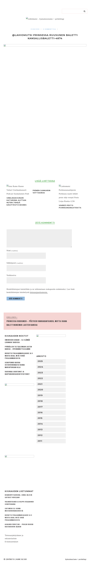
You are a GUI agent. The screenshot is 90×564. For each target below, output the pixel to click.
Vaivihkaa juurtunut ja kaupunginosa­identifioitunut (17, 373)
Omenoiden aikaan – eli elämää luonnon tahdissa (17, 341)
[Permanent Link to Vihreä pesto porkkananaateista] (70, 201)
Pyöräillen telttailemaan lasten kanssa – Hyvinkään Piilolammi (18, 348)
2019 (40, 395)
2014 (40, 424)
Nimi (12, 251)
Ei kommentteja (49, 29)
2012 (40, 435)
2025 (40, 361)
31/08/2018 (35, 29)
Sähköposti (15, 263)
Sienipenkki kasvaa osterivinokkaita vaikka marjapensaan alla (15, 365)
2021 (40, 384)
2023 (40, 373)
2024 (40, 367)
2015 (40, 418)
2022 (40, 378)
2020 (40, 390)
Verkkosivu (11, 275)
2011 (40, 441)
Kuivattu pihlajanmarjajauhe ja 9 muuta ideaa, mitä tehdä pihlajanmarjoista (19, 355)
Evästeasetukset (11, 542)
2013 (40, 429)
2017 (40, 407)
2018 (40, 401)
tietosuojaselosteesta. (39, 292)
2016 (40, 412)
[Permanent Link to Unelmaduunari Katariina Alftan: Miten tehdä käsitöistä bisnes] (18, 194)
